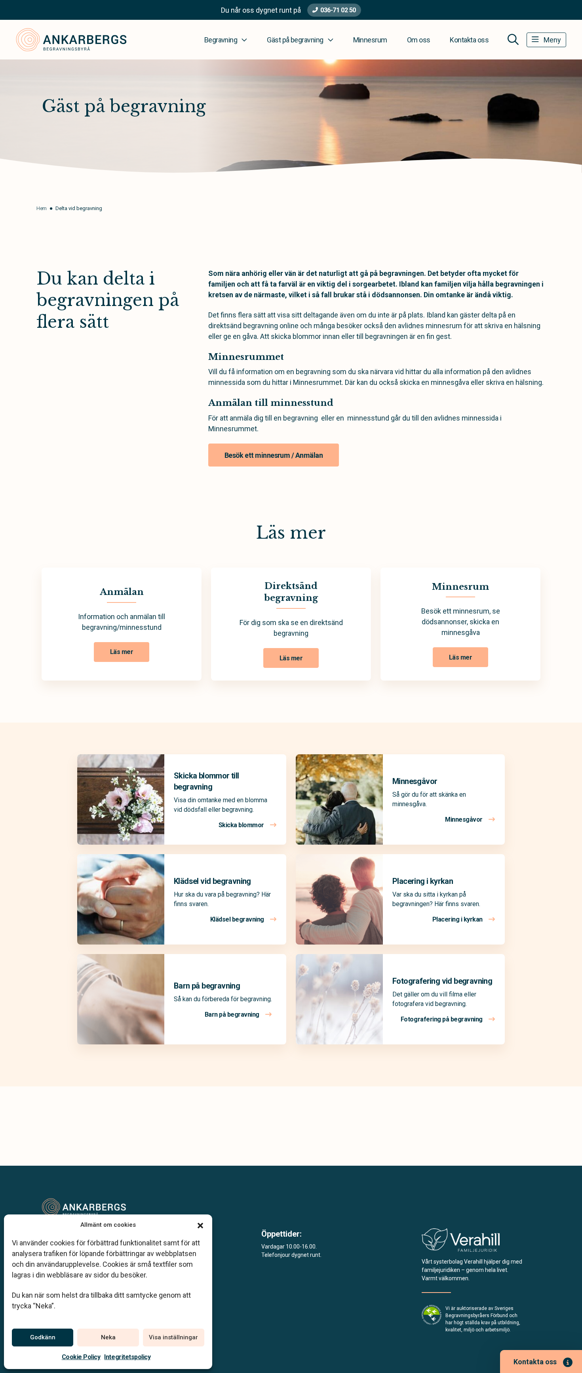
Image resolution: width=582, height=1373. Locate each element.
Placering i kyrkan (422, 881)
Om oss (418, 40)
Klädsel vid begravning (212, 881)
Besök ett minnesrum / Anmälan (273, 455)
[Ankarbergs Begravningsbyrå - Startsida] (84, 1206)
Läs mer (121, 652)
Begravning (221, 40)
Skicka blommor (242, 825)
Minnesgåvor (414, 781)
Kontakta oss (469, 40)
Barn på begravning (207, 986)
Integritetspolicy (127, 1357)
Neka (108, 1337)
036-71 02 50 (338, 10)
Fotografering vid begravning (442, 981)
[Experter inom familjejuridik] (461, 1242)
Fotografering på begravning (442, 1019)
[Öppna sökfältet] (513, 39)
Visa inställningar (173, 1337)
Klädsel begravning (238, 919)
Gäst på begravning (295, 40)
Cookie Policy (81, 1357)
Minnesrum (370, 40)
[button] (200, 1225)
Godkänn (42, 1337)
